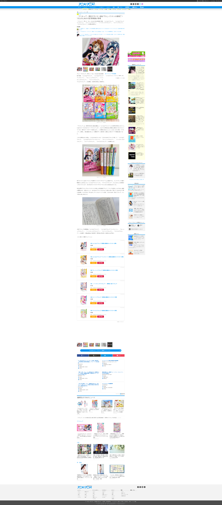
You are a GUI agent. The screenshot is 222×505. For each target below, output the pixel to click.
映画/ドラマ (91, 9)
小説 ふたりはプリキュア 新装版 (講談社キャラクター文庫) (103, 243)
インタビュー (101, 7)
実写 (112, 493)
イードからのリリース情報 (116, 501)
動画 (114, 7)
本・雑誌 (79, 462)
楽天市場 (101, 249)
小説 (78, 442)
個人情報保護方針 (108, 501)
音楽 (106, 9)
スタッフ (104, 491)
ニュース (85, 7)
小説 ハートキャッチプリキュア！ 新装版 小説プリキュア (103, 283)
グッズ (119, 9)
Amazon (93, 249)
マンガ (97, 9)
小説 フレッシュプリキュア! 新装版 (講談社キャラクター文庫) (104, 270)
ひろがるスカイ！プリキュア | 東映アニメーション (99, 350)
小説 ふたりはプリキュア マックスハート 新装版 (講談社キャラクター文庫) (107, 256)
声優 (110, 9)
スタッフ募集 (134, 501)
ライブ (94, 494)
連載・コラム (119, 7)
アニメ (85, 9)
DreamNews (126, 501)
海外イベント (95, 497)
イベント (124, 9)
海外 (129, 9)
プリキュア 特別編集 (111, 73)
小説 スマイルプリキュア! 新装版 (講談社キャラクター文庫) (103, 310)
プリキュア (80, 421)
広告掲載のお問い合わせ (97, 501)
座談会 (113, 498)
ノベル (102, 9)
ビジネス (94, 498)
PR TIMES (122, 501)
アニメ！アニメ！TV (124, 494)
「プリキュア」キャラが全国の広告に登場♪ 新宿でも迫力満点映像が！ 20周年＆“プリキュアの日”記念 (99, 417)
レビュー (108, 7)
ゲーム (114, 9)
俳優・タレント (105, 494)
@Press (130, 501)
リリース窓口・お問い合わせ (89, 501)
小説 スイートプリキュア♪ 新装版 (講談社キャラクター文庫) (103, 297)
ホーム (79, 7)
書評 (112, 494)
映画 (93, 493)
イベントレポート (93, 7)
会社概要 (103, 501)
